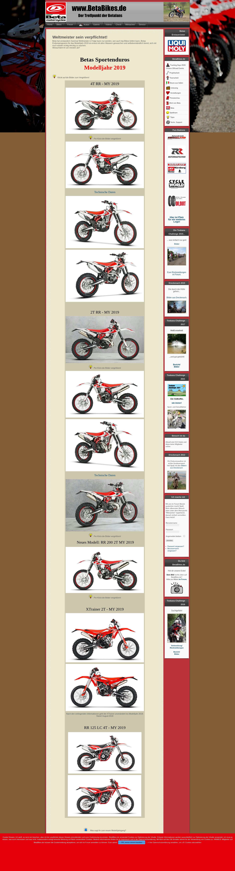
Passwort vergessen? (175, 546)
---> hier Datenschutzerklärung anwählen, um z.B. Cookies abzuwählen (173, 842)
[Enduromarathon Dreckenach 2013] (177, 480)
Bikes (59, 25)
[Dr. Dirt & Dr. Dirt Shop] (177, 206)
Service (142, 25)
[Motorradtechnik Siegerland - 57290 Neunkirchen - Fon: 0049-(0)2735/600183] (176, 139)
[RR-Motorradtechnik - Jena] (176, 143)
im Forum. (183, 579)
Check (118, 25)
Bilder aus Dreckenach (176, 298)
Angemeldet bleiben (173, 536)
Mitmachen (130, 25)
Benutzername (171, 523)
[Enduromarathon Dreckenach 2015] (177, 306)
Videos (109, 25)
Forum (70, 25)
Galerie (96, 25)
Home (50, 25)
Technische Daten (104, 192)
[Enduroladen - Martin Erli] (177, 173)
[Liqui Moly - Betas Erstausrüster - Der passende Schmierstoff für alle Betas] (177, 46)
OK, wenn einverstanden (131, 842)
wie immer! (177, 403)
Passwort (169, 529)
